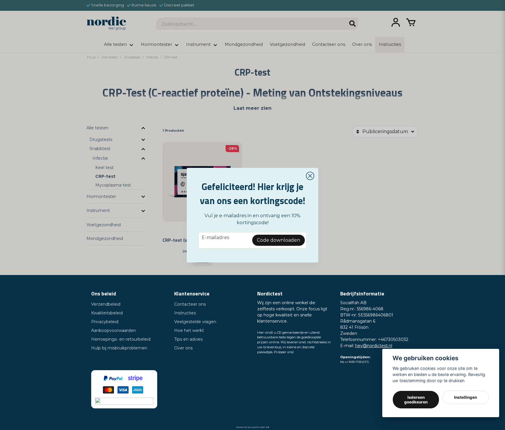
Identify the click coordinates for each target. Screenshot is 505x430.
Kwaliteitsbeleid (107, 313)
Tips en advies (188, 339)
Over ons (183, 348)
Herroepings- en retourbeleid (121, 339)
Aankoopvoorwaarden (113, 330)
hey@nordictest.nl (373, 345)
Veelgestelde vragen (195, 321)
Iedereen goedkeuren (416, 399)
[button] (310, 176)
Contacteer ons (190, 304)
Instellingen (465, 397)
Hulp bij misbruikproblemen (119, 348)
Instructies (185, 313)
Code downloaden (278, 240)
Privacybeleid (104, 321)
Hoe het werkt (189, 330)
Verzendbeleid (105, 304)
